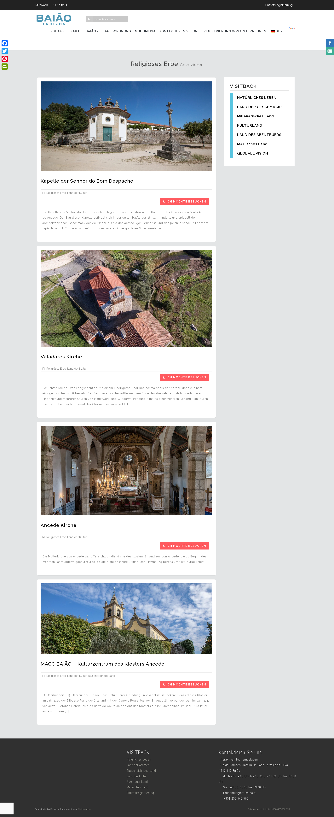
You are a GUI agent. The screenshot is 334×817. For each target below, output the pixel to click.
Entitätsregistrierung (279, 5)
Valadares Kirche (61, 357)
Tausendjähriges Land (101, 675)
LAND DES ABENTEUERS (259, 135)
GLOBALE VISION (252, 153)
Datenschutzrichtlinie (259, 809)
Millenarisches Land (255, 116)
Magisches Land (137, 787)
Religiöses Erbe (56, 192)
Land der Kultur (77, 192)
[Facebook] (5, 43)
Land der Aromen (138, 765)
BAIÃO (91, 31)
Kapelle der (87, 181)
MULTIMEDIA (145, 31)
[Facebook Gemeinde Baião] (330, 42)
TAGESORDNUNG (117, 31)
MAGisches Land (252, 144)
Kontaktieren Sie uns (179, 31)
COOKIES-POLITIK (281, 809)
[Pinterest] (5, 59)
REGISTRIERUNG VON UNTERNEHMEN (235, 31)
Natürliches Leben (139, 759)
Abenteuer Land (137, 782)
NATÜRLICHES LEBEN (256, 98)
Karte (76, 31)
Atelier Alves (84, 809)
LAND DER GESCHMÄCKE (260, 107)
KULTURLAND (249, 125)
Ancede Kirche (59, 525)
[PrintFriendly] (5, 66)
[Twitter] (5, 51)
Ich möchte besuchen (186, 201)
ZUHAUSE (58, 31)
